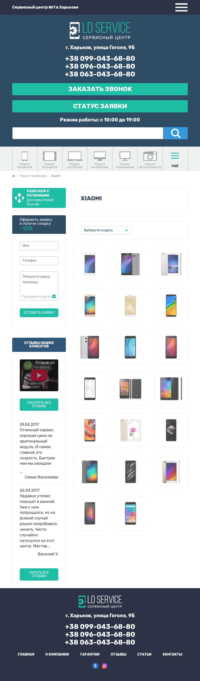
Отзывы (118, 654)
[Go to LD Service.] (13, 176)
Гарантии (90, 654)
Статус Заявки (100, 106)
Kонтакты (172, 654)
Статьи (144, 654)
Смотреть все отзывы (39, 404)
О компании (57, 654)
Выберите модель (98, 230)
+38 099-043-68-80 (100, 58)
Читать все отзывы (39, 574)
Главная (26, 654)
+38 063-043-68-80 (100, 74)
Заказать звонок (100, 89)
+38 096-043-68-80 (100, 66)
